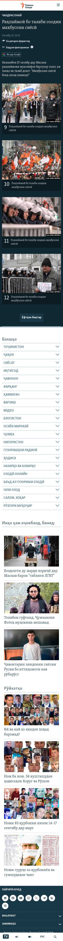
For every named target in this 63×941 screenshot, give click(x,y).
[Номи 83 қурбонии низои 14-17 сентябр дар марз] (31, 803)
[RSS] (52, 898)
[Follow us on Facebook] (13, 898)
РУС (42, 936)
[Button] (16, 42)
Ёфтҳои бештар (31, 317)
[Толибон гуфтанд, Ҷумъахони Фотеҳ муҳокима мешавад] (31, 597)
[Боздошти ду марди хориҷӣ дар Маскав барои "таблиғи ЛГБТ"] (31, 551)
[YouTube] (30, 937)
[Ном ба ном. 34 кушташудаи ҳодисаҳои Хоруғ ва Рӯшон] (31, 756)
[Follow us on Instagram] (28, 898)
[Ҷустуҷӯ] (55, 937)
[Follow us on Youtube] (21, 898)
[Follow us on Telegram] (44, 898)
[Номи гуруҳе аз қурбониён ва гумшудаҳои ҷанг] (31, 850)
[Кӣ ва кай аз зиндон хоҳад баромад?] (31, 709)
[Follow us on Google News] (5, 898)
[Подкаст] (5, 906)
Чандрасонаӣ (12, 15)
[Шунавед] (17, 937)
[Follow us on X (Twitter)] (36, 898)
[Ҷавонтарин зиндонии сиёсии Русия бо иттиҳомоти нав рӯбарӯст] (31, 644)
